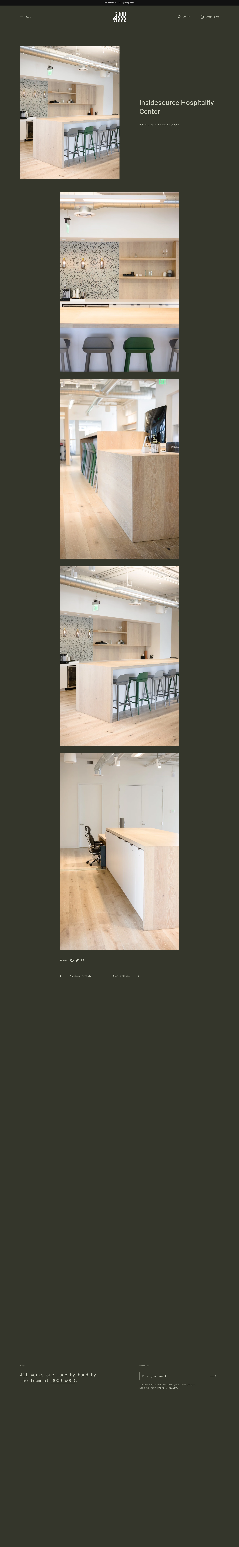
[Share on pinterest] (82, 960)
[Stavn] (119, 17)
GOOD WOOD (63, 1380)
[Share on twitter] (77, 960)
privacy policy (167, 1387)
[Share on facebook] (72, 960)
